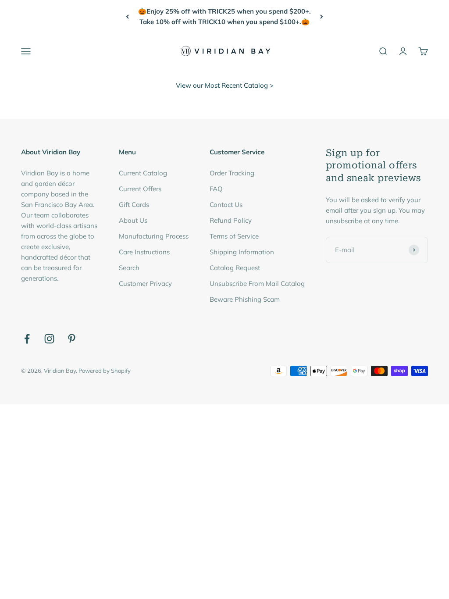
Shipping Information (242, 252)
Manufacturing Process (154, 236)
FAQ (216, 189)
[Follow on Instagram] (49, 339)
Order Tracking (232, 173)
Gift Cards (134, 204)
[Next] (321, 16)
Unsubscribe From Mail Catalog (257, 283)
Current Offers (140, 189)
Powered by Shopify (104, 370)
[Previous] (127, 16)
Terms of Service (234, 236)
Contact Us (226, 204)
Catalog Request (235, 268)
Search (129, 268)
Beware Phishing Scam (245, 299)
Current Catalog (143, 173)
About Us (133, 220)
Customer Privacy (145, 283)
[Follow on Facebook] (27, 339)
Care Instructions (144, 252)
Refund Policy (231, 220)
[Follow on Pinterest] (72, 339)
